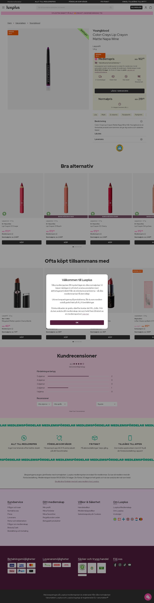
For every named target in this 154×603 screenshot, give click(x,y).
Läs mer (85, 314)
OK (77, 322)
